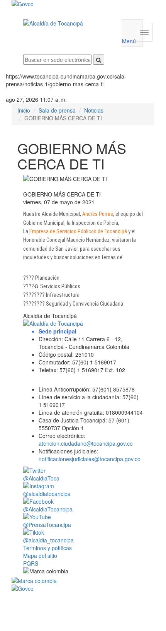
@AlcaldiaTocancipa (48, 509)
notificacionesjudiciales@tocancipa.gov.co (90, 459)
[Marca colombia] (83, 581)
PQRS (30, 563)
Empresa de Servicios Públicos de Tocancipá (78, 231)
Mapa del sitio (40, 555)
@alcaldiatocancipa (47, 494)
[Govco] (71, 4)
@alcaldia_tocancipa (48, 540)
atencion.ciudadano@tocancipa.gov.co (86, 443)
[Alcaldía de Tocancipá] (66, 23)
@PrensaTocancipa (47, 524)
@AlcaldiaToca (41, 478)
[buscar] (98, 60)
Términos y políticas (47, 548)
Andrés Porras (97, 214)
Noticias (93, 110)
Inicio (23, 110)
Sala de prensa (57, 110)
